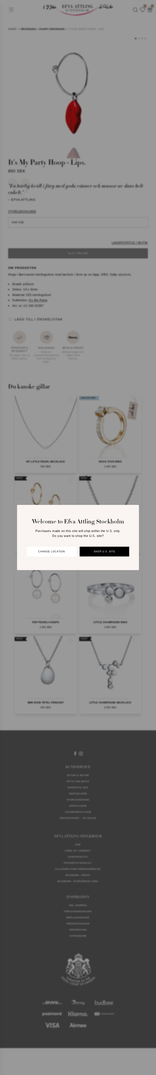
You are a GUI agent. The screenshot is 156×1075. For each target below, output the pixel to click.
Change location (51, 551)
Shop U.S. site (104, 551)
